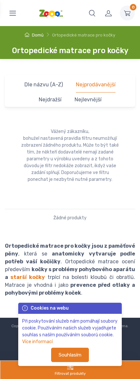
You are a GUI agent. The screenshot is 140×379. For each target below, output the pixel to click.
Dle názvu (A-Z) (43, 84)
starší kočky (27, 277)
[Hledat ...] (92, 13)
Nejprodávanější (96, 84)
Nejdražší (50, 99)
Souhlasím (70, 355)
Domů (37, 35)
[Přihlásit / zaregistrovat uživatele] (108, 13)
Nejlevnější (88, 99)
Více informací (37, 341)
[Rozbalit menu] (12, 13)
